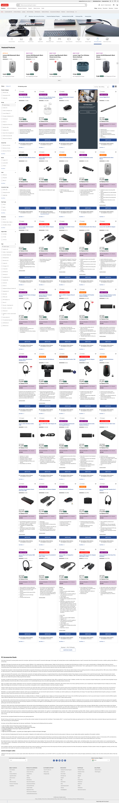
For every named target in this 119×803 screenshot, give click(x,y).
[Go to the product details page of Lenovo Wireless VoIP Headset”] (88, 306)
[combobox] (18, 5)
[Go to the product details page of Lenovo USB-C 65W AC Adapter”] (47, 238)
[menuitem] (12, 40)
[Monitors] (65, 11)
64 (69, 321)
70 (49, 253)
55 (110, 386)
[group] (12, 64)
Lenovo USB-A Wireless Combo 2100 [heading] (26, 424)
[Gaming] (101, 8)
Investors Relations (13, 773)
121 (49, 386)
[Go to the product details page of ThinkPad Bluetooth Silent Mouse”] (88, 238)
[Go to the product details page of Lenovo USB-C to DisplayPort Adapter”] (67, 566)
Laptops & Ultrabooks (31, 769)
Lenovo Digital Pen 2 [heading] (105, 97)
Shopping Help (46, 773)
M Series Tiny (80, 779)
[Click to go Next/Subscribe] (25, 760)
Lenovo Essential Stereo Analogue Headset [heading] (27, 295)
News (11, 771)
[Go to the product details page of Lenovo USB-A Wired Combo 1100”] (67, 371)
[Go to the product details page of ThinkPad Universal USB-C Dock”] (108, 435)
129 (29, 386)
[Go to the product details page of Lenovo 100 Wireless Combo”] (88, 169)
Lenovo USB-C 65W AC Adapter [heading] (46, 226)
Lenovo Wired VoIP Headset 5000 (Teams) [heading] (27, 555)
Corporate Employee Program (53, 16)
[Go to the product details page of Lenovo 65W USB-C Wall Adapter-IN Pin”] (47, 435)
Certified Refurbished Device (32, 793)
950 (29, 516)
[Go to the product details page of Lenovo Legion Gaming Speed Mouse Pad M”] (27, 238)
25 (29, 184)
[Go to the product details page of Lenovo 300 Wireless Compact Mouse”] (67, 108)
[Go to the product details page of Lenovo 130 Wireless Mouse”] (67, 169)
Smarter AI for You (30, 771)
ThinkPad (79, 773)
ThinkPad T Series (81, 769)
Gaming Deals (88, 16)
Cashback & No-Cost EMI (67, 16)
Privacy (36, 798)
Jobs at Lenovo (12, 777)
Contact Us (63, 771)
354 (90, 321)
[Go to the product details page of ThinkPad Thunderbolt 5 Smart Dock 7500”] (67, 238)
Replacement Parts (30, 789)
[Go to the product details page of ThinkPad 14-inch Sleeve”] (88, 501)
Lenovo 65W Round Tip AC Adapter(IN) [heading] (45, 158)
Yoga (79, 777)
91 (49, 516)
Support (62, 777)
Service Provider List (47, 769)
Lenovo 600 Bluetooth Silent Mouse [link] (11, 56)
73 (49, 124)
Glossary (62, 787)
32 (69, 516)
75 (49, 184)
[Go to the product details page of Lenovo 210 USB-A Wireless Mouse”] (27, 169)
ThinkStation (80, 787)
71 (110, 184)
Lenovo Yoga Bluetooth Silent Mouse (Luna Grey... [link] (58, 56)
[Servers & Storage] (74, 11)
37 (69, 124)
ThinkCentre (80, 781)
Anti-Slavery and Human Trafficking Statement (76, 798)
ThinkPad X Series (81, 771)
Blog (61, 779)
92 (110, 124)
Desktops (28, 777)
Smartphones (29, 773)
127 (110, 321)
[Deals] (3, 11)
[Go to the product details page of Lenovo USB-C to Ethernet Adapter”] (47, 501)
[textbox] (101, 760)
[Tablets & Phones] (49, 11)
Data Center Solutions (31, 781)
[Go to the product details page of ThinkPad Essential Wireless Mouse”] (108, 371)
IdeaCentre (80, 783)
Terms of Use (44, 798)
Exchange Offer (79, 16)
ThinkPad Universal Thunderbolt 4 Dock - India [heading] (47, 555)
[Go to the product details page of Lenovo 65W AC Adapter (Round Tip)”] (67, 306)
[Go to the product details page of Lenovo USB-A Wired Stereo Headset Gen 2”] (27, 371)
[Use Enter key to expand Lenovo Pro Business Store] (91, 1)
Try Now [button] (88, 112)
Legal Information (13, 775)
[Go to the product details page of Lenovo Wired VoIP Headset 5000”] (27, 566)
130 (70, 450)
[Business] (113, 8)
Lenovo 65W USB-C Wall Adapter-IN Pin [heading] (47, 424)
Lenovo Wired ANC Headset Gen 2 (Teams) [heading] (108, 490)
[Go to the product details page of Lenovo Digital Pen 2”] (108, 108)
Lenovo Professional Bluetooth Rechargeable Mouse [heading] (66, 424)
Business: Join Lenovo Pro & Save (36, 16)
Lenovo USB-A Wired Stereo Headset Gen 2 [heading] (25, 360)
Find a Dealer (63, 773)
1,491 (70, 253)
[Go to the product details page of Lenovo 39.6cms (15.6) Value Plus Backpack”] (108, 566)
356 (29, 581)
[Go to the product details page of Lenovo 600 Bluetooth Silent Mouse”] (108, 169)
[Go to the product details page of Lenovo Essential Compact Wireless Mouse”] (47, 306)
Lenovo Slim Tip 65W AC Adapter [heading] (107, 226)
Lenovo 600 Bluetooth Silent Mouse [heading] (106, 158)
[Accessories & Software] (60, 11)
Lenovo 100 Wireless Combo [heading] (86, 157)
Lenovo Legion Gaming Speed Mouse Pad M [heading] (26, 227)
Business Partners (98, 769)
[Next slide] (117, 63)
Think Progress (97, 771)
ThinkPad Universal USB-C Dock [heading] (107, 423)
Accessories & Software (31, 783)
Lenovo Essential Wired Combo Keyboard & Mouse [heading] (86, 424)
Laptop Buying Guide (65, 785)
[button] (110, 1)
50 (110, 253)
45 (110, 581)
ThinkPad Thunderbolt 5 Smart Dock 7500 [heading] (66, 227)
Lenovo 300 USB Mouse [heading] (24, 97)
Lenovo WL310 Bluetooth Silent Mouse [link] (105, 56)
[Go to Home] (4, 5)
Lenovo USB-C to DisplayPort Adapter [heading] (66, 555)
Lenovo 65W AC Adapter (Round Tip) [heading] (67, 295)
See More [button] (3, 153)
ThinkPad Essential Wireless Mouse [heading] (106, 360)
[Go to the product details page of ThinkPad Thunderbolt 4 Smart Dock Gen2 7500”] (27, 501)
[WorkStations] (40, 11)
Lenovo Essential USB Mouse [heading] (66, 489)
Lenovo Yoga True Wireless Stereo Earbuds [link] (81, 56)
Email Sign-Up (63, 775)
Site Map (39, 798)
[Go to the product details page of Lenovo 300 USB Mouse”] (27, 108)
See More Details (103, 205)
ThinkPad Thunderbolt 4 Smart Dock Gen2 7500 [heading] (26, 490)
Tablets (28, 775)
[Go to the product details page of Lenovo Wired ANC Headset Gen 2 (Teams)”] (108, 501)
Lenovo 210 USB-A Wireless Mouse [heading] (27, 157)
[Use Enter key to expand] (111, 5)
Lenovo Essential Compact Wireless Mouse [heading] (45, 295)
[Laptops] (25, 11)
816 (110, 450)
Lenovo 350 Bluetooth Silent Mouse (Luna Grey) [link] (34, 56)
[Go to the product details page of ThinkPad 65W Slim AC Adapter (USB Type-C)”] (88, 371)
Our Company (12, 769)
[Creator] (118, 8)
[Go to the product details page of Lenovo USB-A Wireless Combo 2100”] (27, 435)
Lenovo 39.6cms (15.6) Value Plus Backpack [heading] (108, 555)
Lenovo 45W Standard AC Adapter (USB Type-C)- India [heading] (87, 555)
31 (69, 184)
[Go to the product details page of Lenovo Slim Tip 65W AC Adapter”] (108, 238)
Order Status (63, 781)
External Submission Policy (52, 798)
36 (49, 321)
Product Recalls (29, 787)
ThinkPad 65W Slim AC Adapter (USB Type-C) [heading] (87, 360)
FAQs (62, 783)
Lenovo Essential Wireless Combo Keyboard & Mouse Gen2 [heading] (108, 295)
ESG (10, 779)
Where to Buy (46, 771)
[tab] (113, 86)
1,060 (50, 581)
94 (49, 450)
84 (69, 581)
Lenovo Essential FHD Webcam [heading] (46, 359)
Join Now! (21, 125)
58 (29, 321)
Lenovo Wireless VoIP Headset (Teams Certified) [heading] (86, 295)
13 (29, 124)
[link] (112, 1)
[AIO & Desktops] (33, 11)
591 (110, 516)
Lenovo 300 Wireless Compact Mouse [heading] (66, 97)
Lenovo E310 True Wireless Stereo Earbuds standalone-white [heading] (47, 97)
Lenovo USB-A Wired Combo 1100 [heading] (67, 359)
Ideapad (79, 775)
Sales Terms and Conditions (62, 798)
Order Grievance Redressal (31, 791)
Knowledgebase (64, 789)
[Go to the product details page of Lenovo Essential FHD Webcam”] (47, 371)
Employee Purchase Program (66, 769)
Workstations (29, 779)
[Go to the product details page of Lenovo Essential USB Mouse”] (67, 501)
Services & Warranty (30, 785)
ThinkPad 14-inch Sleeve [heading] (85, 489)
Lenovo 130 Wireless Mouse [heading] (66, 157)
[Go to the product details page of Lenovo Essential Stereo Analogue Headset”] (27, 306)
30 (69, 386)
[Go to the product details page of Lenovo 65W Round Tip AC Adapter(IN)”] (47, 169)
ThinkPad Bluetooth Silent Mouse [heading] (87, 226)
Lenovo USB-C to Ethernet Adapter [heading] (47, 489)
